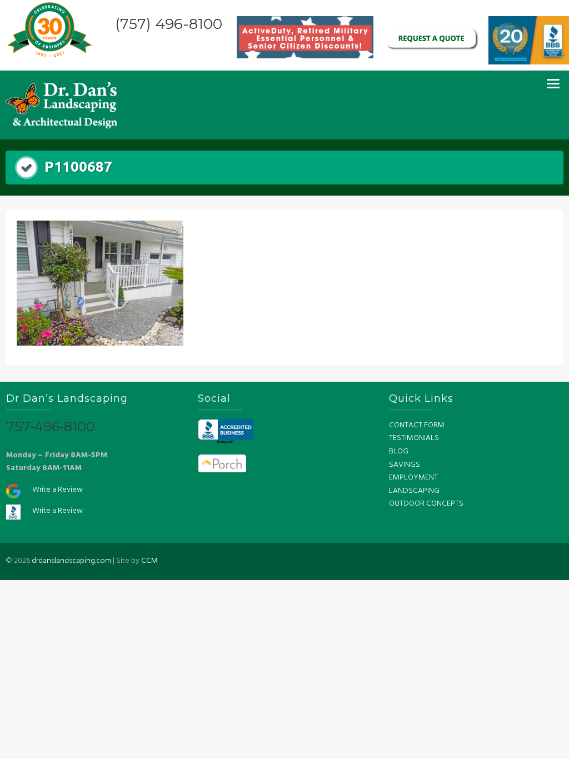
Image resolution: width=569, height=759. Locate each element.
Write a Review (57, 489)
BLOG (398, 451)
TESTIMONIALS (414, 438)
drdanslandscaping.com (71, 561)
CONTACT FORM (417, 425)
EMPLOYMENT (413, 477)
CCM (149, 561)
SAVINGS (404, 464)
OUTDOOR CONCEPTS (426, 503)
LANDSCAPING (414, 491)
